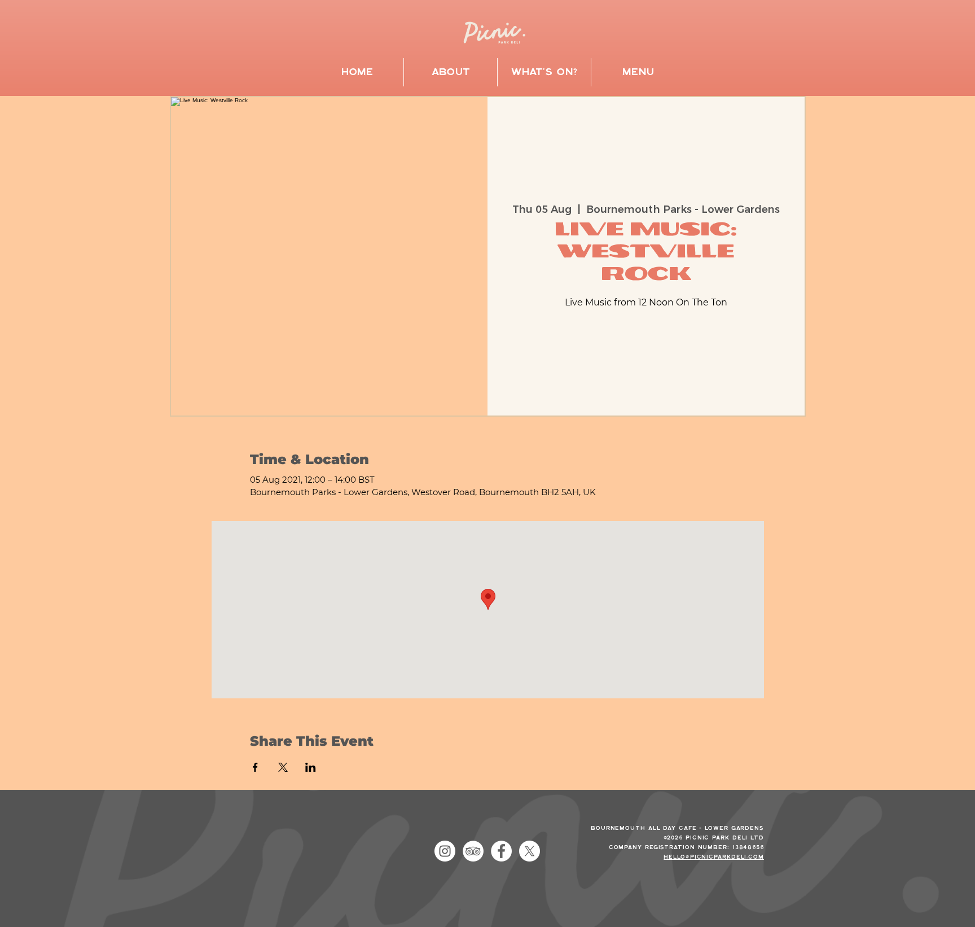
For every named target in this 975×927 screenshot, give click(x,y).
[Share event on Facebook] (255, 767)
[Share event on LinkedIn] (310, 767)
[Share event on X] (283, 767)
